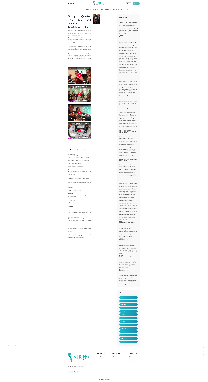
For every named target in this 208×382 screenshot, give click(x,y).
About (81, 9)
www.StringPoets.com (134, 361)
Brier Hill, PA (123, 311)
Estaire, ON (122, 318)
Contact (136, 3)
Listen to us (88, 9)
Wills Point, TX (123, 328)
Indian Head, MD (123, 341)
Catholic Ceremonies (105, 9)
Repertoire (95, 9)
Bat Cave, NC (123, 321)
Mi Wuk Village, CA (124, 301)
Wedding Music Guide (118, 9)
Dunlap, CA (122, 324)
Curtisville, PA (123, 314)
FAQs (127, 9)
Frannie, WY (123, 297)
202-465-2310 (133, 356)
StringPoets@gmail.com (135, 358)
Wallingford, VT (123, 307)
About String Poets (101, 356)
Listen (128, 3)
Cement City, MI (123, 304)
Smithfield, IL (123, 335)
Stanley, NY (123, 338)
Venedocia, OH (123, 331)
